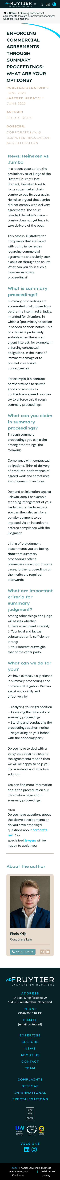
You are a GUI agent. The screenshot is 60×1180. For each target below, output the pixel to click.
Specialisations (30, 1099)
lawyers (30, 840)
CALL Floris (25, 951)
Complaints (30, 1079)
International (30, 1093)
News (12, 13)
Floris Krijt (19, 118)
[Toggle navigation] (35, 4)
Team (30, 1068)
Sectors (30, 1042)
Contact (30, 1061)
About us (30, 1055)
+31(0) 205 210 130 (30, 1013)
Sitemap (30, 1086)
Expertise (30, 1035)
